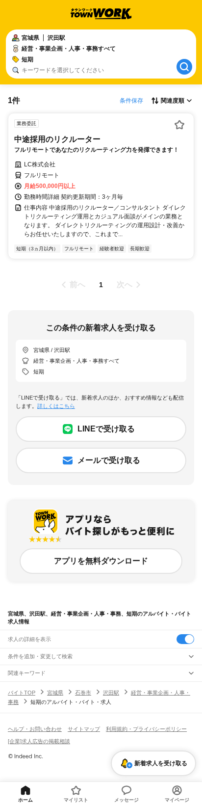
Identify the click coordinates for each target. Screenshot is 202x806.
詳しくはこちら (56, 406)
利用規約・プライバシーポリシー (146, 729)
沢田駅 (111, 693)
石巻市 (83, 693)
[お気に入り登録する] (179, 124)
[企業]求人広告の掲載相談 (39, 741)
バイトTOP (21, 693)
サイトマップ (84, 729)
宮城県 (55, 693)
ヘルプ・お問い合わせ (35, 729)
